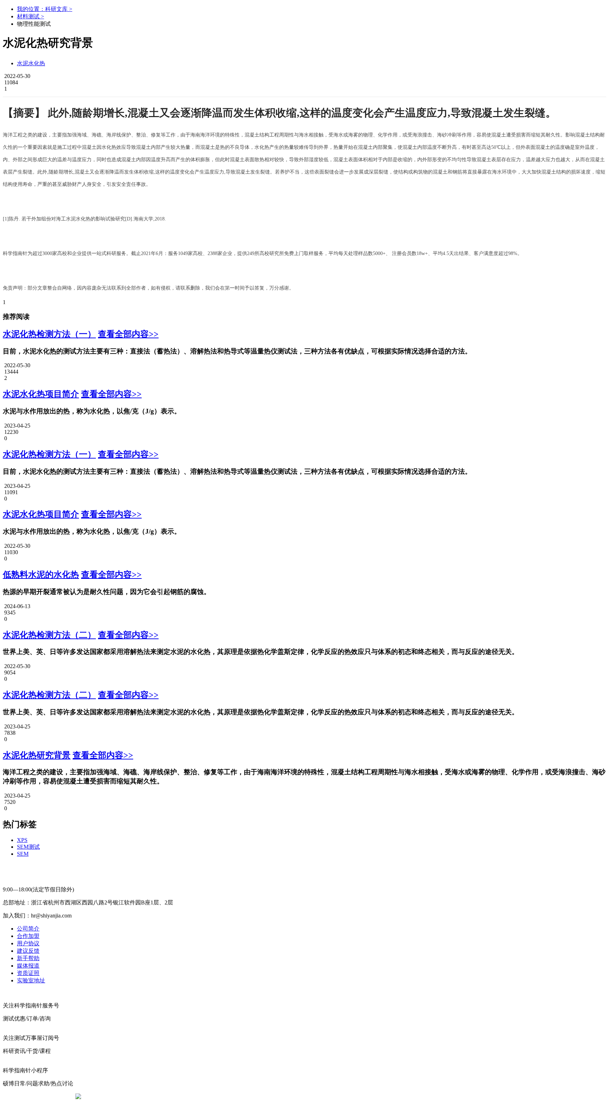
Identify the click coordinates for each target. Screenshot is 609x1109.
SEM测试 (28, 847)
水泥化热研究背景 (36, 755)
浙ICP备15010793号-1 (293, 1096)
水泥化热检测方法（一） (49, 334)
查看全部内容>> (128, 334)
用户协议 (28, 943)
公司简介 (28, 929)
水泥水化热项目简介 (41, 394)
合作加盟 (28, 936)
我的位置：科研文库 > (44, 9)
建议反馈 (28, 951)
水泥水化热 (31, 63)
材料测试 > (30, 16)
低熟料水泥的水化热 (41, 574)
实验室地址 (31, 980)
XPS (22, 840)
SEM (23, 854)
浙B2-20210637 (246, 1096)
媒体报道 (28, 966)
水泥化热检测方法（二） (49, 635)
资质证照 (28, 973)
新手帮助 (28, 958)
